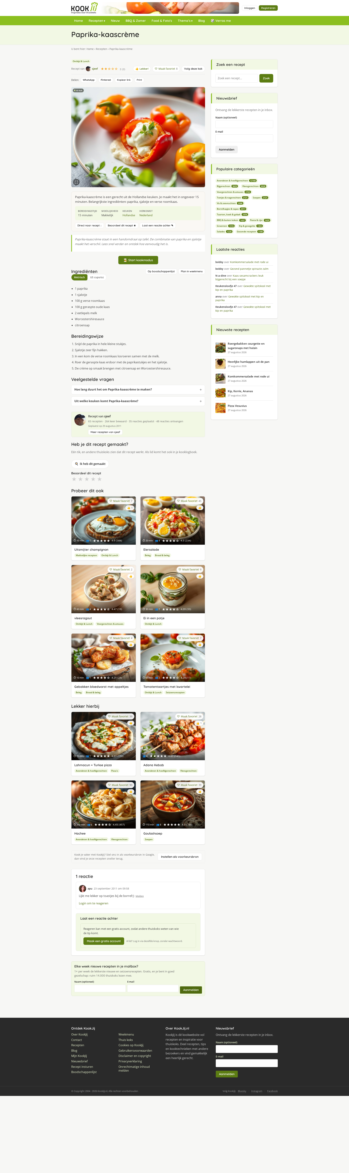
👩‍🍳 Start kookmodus (138, 260)
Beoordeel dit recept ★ (122, 225)
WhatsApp (89, 79)
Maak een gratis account (104, 941)
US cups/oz (97, 277)
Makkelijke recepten (86, 555)
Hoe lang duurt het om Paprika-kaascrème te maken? (113, 389)
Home (78, 20)
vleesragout (83, 618)
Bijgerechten (227, 186)
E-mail (130, 981)
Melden (140, 896)
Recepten (96, 20)
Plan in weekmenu (192, 271)
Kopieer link (124, 79)
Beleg (148, 555)
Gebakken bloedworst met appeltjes (101, 687)
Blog (201, 20)
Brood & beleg (162, 555)
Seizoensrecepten (175, 692)
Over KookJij (79, 1034)
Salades (224, 231)
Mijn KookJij (79, 1056)
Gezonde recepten (250, 231)
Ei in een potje (154, 618)
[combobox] (236, 78)
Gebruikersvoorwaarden (135, 1051)
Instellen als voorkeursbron (179, 856)
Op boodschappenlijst (161, 271)
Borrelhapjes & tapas (231, 208)
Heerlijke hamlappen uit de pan (249, 361)
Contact (76, 1040)
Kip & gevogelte (250, 225)
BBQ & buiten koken (231, 220)
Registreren (268, 8)
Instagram (256, 1091)
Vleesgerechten (188, 770)
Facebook (272, 1091)
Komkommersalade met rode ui (248, 376)
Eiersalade (151, 549)
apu (90, 888)
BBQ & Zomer (136, 20)
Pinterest (106, 79)
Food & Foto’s (162, 20)
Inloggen (249, 8)
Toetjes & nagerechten (232, 197)
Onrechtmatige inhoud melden (134, 1069)
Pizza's (114, 770)
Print (139, 79)
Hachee (80, 833)
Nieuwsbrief (79, 1061)
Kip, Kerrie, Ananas (240, 391)
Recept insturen (82, 1067)
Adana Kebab (153, 765)
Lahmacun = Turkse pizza (93, 765)
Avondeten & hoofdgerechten (91, 770)
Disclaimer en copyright (135, 1056)
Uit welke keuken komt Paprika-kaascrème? (106, 401)
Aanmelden (191, 990)
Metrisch (79, 277)
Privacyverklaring (130, 1061)
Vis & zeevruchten (229, 203)
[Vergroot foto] (76, 182)
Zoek (266, 78)
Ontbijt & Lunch (81, 61)
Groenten (225, 225)
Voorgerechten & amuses (110, 623)
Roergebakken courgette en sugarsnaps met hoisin (246, 346)
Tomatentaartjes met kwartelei (166, 687)
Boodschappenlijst (84, 1072)
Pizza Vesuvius (237, 406)
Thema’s (184, 20)
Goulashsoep (152, 833)
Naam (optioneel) (84, 981)
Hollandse (129, 215)
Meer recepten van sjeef (105, 432)
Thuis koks (126, 1040)
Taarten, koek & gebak (232, 214)
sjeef (107, 416)
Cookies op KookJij (131, 1045)
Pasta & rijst (259, 220)
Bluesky (242, 1091)
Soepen (149, 839)
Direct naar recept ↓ (89, 225)
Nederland (146, 215)
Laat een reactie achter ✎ (157, 225)
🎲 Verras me (221, 20)
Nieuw (115, 20)
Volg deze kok (193, 68)
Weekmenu (126, 1034)
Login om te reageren (93, 903)
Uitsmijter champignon (91, 549)
